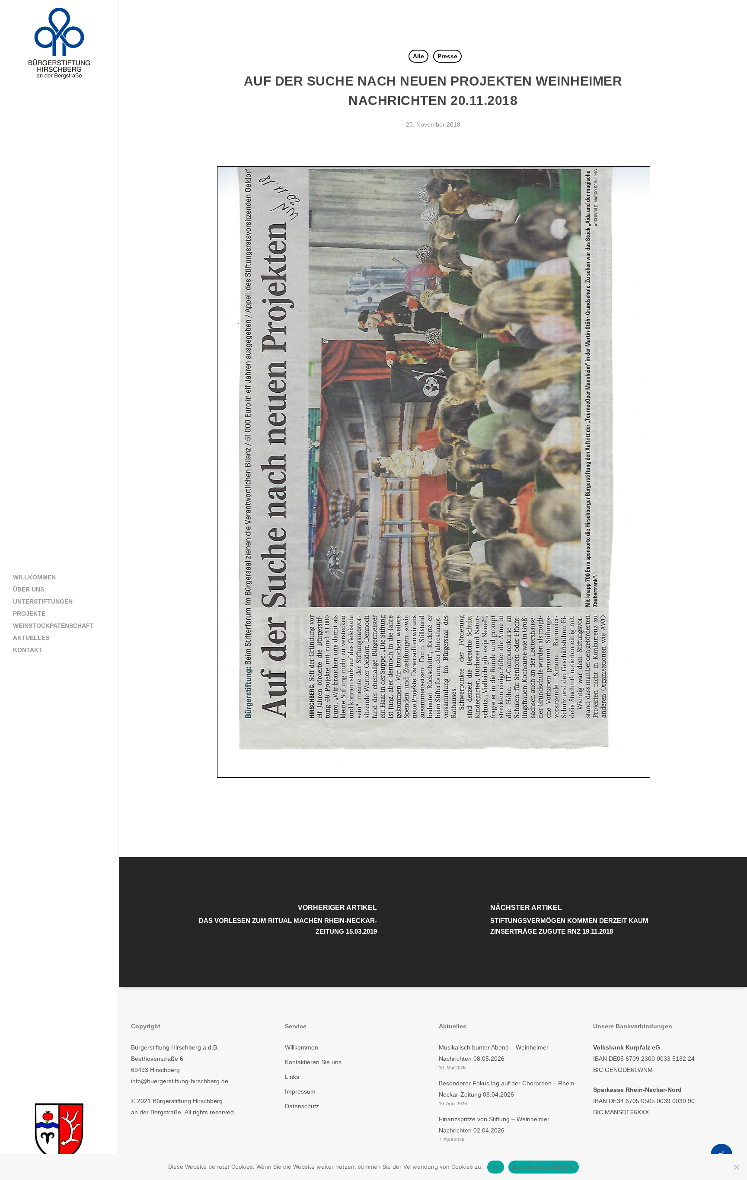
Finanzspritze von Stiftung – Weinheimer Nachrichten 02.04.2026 (494, 1125)
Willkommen (301, 1047)
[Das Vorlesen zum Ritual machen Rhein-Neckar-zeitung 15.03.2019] (276, 922)
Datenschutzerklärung (544, 1166)
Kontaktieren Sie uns (313, 1062)
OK (496, 1166)
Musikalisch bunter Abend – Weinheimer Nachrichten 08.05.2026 (494, 1053)
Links (292, 1076)
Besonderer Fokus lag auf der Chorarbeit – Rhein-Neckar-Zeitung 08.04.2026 (507, 1089)
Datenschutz (302, 1106)
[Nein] (736, 1167)
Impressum (300, 1091)
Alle (418, 56)
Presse (447, 56)
